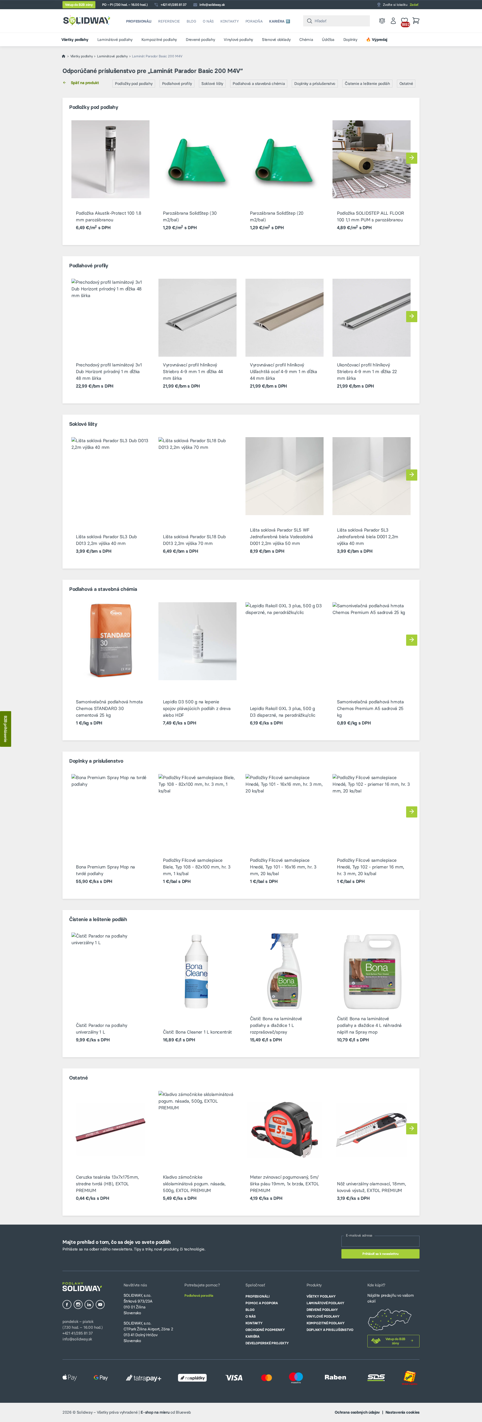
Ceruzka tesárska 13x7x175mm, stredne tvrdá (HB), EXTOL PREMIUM (107, 1183)
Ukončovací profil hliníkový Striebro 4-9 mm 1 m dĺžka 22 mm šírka (367, 371)
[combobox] (336, 20)
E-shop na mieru (155, 1412)
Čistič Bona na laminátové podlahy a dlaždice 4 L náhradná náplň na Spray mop (369, 1025)
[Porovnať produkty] (382, 21)
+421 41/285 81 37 (173, 5)
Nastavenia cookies (402, 1412)
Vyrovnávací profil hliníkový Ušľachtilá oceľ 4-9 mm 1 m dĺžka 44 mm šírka (283, 371)
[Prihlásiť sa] (393, 21)
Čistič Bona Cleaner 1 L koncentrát (197, 1032)
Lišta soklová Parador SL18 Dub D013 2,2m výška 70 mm (194, 540)
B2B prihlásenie (5, 729)
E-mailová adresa (359, 1235)
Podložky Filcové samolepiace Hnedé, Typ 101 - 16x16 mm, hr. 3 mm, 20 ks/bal (283, 866)
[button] (411, 158)
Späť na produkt (85, 82)
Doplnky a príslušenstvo (314, 83)
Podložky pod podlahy (134, 83)
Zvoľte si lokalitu (400, 5)
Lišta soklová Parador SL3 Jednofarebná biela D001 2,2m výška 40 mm (367, 536)
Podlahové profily (177, 83)
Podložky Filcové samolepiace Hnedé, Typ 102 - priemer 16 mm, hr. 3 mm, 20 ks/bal (370, 866)
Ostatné (406, 83)
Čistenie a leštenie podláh (367, 83)
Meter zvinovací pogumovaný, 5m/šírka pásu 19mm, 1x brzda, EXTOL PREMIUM (284, 1183)
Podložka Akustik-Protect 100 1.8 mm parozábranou (108, 216)
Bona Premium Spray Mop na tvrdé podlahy (105, 870)
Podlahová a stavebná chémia (259, 83)
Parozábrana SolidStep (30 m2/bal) (190, 216)
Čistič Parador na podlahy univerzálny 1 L (101, 1028)
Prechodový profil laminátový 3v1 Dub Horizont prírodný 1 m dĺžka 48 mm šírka (109, 371)
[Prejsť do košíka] (416, 21)
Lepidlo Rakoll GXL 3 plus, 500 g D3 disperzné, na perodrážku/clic (282, 712)
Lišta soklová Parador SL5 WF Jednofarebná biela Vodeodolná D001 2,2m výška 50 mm (281, 536)
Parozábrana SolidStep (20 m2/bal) (276, 216)
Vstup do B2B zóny (79, 5)
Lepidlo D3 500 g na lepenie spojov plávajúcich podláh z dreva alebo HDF (196, 708)
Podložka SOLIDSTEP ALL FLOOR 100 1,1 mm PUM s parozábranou (370, 216)
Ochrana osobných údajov (357, 1412)
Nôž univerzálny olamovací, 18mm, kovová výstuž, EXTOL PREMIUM (371, 1187)
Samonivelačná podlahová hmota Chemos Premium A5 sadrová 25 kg (370, 708)
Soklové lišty (212, 83)
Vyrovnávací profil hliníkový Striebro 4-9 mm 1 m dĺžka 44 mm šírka (193, 371)
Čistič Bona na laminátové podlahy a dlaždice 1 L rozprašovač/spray (276, 1025)
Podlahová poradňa (198, 1295)
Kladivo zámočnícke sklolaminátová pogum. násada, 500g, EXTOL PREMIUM (194, 1183)
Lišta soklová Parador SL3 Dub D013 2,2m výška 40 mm (106, 540)
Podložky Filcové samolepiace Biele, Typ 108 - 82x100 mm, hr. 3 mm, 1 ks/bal (196, 866)
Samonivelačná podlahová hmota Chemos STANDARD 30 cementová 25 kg (109, 708)
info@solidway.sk (212, 5)
